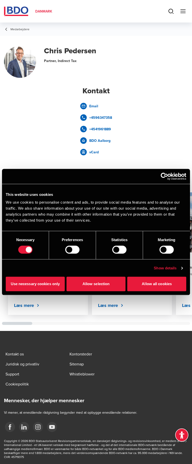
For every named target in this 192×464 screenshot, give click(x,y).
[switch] (72, 250)
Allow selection (96, 284)
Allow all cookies (157, 284)
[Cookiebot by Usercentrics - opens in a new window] (164, 176)
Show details (165, 268)
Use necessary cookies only (35, 284)
